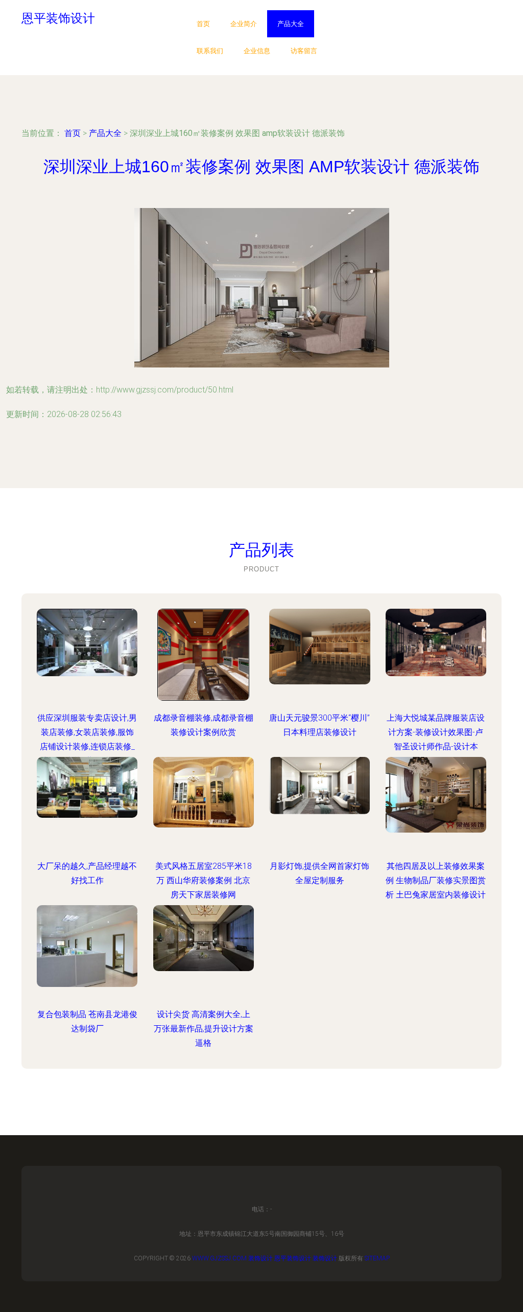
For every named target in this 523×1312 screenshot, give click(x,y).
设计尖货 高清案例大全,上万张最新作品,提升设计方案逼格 (203, 1028)
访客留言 (304, 51)
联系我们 (210, 51)
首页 (203, 24)
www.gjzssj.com (219, 1258)
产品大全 (290, 24)
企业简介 (243, 24)
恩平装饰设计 (292, 1258)
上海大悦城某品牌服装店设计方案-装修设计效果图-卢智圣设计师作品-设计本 (436, 732)
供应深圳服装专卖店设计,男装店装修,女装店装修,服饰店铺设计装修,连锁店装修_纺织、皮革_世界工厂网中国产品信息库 (87, 746)
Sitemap (377, 1258)
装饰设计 (260, 1258)
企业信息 (257, 51)
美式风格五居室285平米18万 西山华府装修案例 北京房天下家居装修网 (203, 880)
